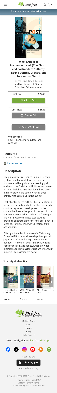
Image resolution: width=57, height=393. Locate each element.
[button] (45, 4)
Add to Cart (30, 100)
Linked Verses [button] (14, 163)
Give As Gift (30, 115)
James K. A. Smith (32, 84)
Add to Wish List (30, 127)
